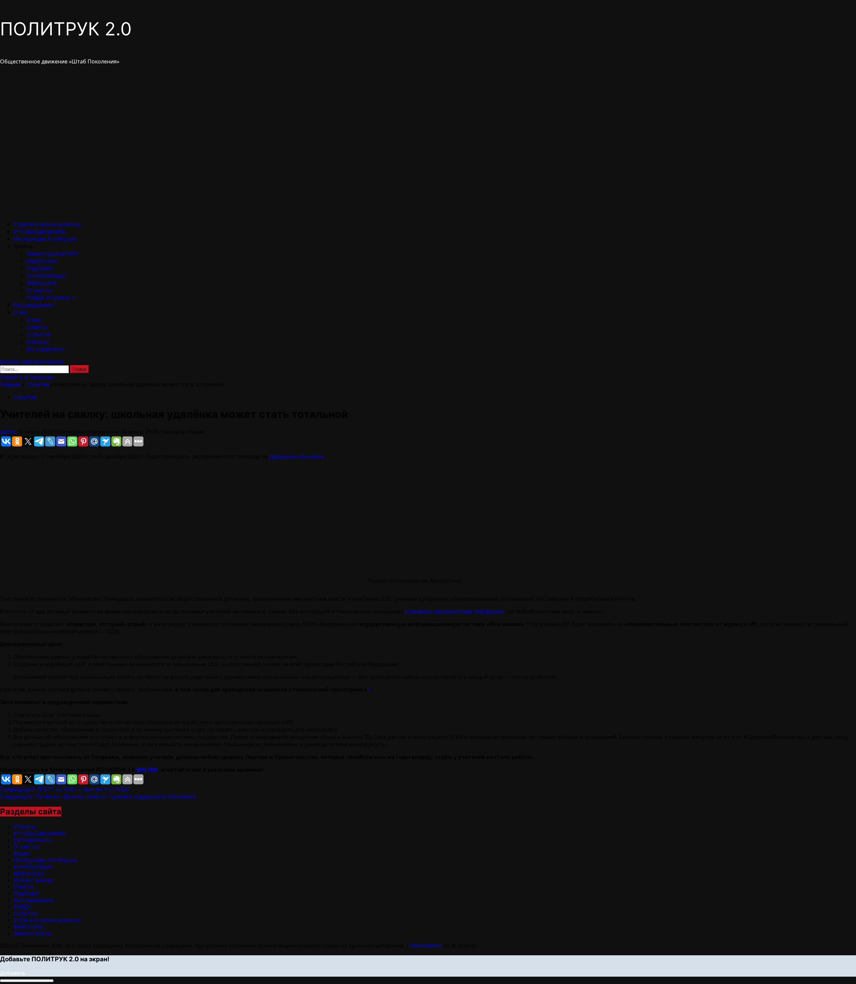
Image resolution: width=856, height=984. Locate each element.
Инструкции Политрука (44, 238)
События (38, 334)
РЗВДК (22, 906)
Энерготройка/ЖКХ (52, 253)
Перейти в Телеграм (27, 377)
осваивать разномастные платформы (454, 611)
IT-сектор (39, 290)
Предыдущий (64, 789)
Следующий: (98, 796)
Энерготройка (32, 933)
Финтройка (41, 282)
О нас (20, 312)
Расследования (33, 305)
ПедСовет (40, 268)
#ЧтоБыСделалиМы (39, 231)
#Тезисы (38, 341)
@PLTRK (147, 769)
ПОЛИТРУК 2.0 (66, 29)
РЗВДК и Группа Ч (50, 297)
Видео (21, 853)
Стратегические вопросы (47, 224)
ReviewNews (426, 945)
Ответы (37, 327)
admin (8, 431)
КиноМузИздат (46, 275)
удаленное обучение (296, 456)
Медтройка (42, 260)
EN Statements (46, 349)
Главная (10, 384)
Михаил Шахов (33, 879)
